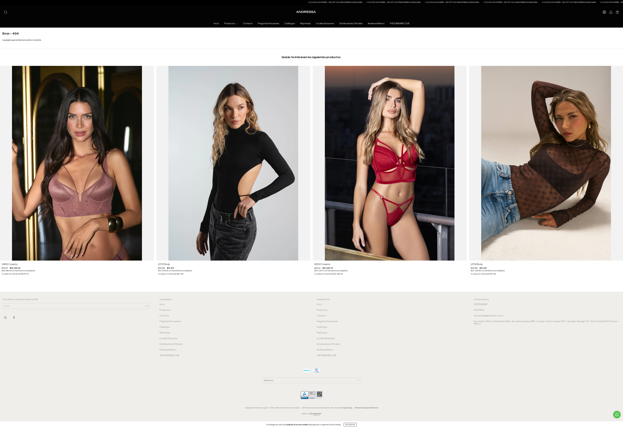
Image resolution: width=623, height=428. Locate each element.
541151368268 (480, 304)
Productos (229, 23)
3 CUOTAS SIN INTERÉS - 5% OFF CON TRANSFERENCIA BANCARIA (237, 2)
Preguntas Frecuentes (268, 23)
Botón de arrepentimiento (366, 408)
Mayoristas (305, 23)
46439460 (479, 310)
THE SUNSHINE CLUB (399, 23)
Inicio (216, 23)
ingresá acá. (347, 408)
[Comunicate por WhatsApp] (617, 414)
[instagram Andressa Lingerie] (5, 317)
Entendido (350, 424)
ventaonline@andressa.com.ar (488, 315)
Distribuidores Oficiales (351, 23)
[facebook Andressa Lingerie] (14, 317)
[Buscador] (5, 12)
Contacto (248, 23)
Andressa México (376, 23)
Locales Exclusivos (325, 23)
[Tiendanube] (311, 415)
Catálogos (289, 23)
